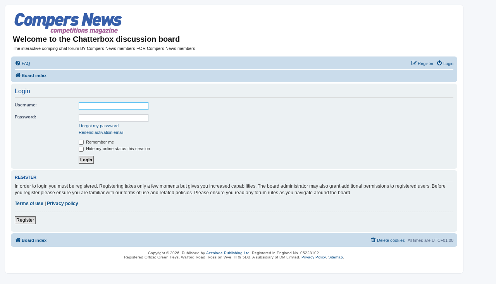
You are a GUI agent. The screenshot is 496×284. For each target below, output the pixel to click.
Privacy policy (62, 203)
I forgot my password (99, 125)
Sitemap (335, 257)
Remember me (99, 142)
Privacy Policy (313, 257)
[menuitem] (22, 63)
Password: (25, 117)
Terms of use (29, 203)
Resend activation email (101, 132)
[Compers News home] (68, 23)
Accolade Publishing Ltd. (228, 253)
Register (25, 220)
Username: (26, 105)
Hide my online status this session (117, 148)
